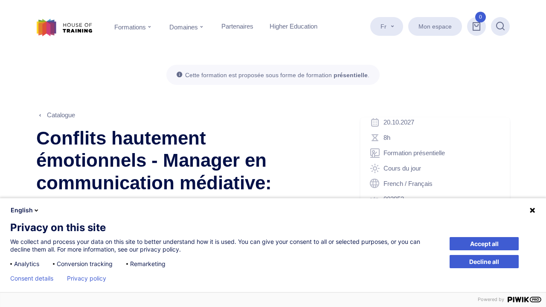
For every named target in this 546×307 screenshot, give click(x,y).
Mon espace (435, 26)
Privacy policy (86, 278)
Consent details (31, 278)
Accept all (484, 243)
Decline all (484, 261)
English (22, 210)
